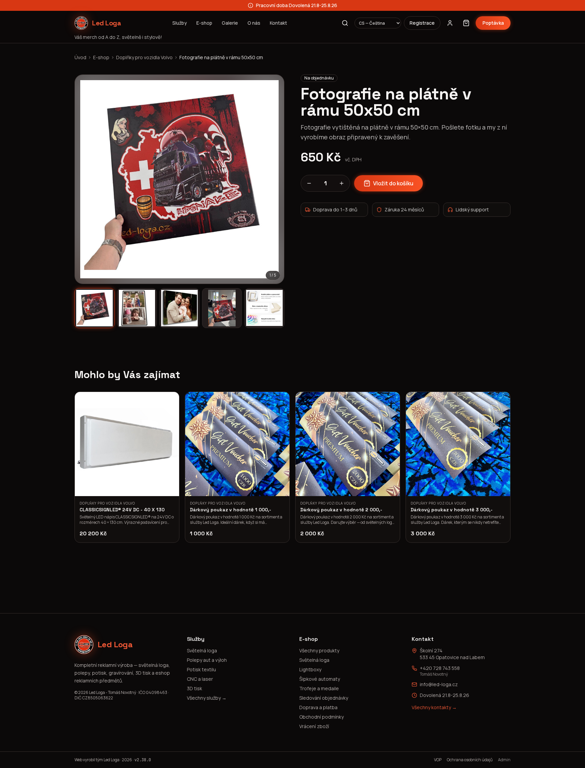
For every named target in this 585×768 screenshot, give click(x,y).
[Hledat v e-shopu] (345, 23)
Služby (179, 23)
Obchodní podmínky (321, 717)
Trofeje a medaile (319, 688)
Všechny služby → (206, 698)
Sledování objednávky (323, 698)
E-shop (204, 23)
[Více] (341, 183)
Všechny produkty (319, 650)
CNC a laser (200, 679)
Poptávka (493, 23)
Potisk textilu (201, 669)
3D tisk (194, 688)
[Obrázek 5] (264, 308)
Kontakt (278, 23)
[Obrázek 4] (222, 308)
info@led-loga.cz (439, 684)
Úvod (80, 57)
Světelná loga (202, 650)
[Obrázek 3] (179, 308)
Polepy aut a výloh (207, 660)
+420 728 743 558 (440, 668)
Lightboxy (310, 669)
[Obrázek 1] (94, 308)
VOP (437, 760)
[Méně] (309, 183)
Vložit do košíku (393, 183)
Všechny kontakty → (434, 707)
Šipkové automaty (319, 679)
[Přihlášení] (450, 23)
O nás (253, 23)
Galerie (230, 23)
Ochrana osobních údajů (470, 760)
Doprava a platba (318, 707)
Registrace (422, 23)
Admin (504, 760)
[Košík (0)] (466, 23)
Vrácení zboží (314, 726)
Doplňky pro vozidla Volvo (144, 57)
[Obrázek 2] (137, 308)
